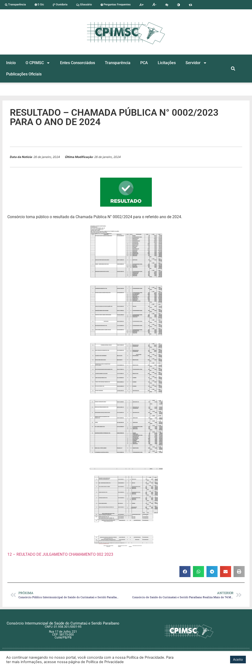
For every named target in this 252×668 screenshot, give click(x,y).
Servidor (193, 62)
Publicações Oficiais (24, 74)
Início (11, 62)
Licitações (167, 62)
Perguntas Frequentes (117, 4)
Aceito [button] (238, 659)
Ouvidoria (61, 4)
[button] (233, 68)
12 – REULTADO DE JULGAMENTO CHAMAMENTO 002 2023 (60, 554)
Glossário (85, 4)
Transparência (16, 4)
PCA (144, 62)
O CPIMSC (35, 62)
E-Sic (40, 4)
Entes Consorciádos (77, 62)
